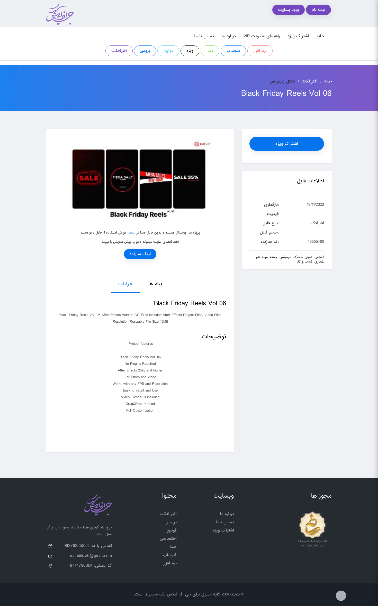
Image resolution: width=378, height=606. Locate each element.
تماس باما (225, 522)
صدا (209, 51)
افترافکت (119, 51)
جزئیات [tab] (125, 283)
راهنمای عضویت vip (262, 36)
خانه (320, 36)
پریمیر (145, 51)
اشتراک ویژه (298, 36)
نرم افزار (260, 51)
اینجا (132, 232)
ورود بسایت (288, 9)
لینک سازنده (140, 254)
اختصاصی (168, 538)
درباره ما (229, 36)
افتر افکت (168, 514)
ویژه (189, 51)
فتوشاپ (233, 51)
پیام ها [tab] (155, 283)
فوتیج (168, 51)
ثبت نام (318, 9)
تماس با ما (204, 36)
